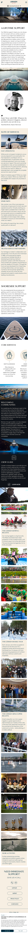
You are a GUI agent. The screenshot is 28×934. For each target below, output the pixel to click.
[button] (3, 915)
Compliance (14, 904)
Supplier (14, 888)
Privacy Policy (15, 898)
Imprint (15, 893)
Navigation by (14, 6)
